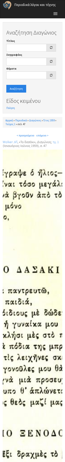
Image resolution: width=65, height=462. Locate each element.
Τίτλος (10, 41)
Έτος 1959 (49, 120)
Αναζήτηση (16, 88)
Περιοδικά (21, 120)
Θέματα (11, 68)
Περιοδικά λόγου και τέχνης (35, 5)
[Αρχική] (7, 5)
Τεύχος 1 (10, 124)
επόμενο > (42, 135)
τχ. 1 (56, 142)
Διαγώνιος (35, 120)
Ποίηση (10, 108)
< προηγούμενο (25, 135)
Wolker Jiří (10, 142)
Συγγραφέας (14, 54)
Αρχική (9, 120)
